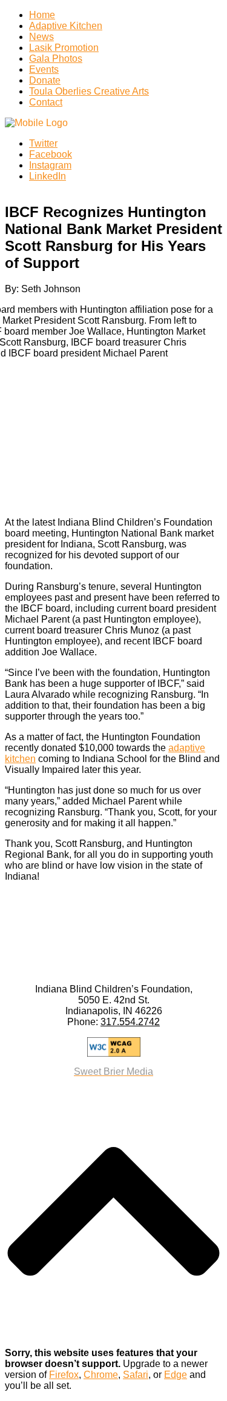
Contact (45, 102)
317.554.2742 (130, 1022)
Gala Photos (55, 58)
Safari (135, 1374)
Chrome (101, 1374)
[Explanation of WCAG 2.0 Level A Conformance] (113, 1047)
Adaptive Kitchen (65, 26)
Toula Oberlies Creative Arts (89, 91)
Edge (175, 1374)
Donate (45, 80)
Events (44, 69)
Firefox (64, 1374)
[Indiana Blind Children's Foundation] (36, 123)
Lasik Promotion (64, 47)
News (41, 37)
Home (42, 15)
